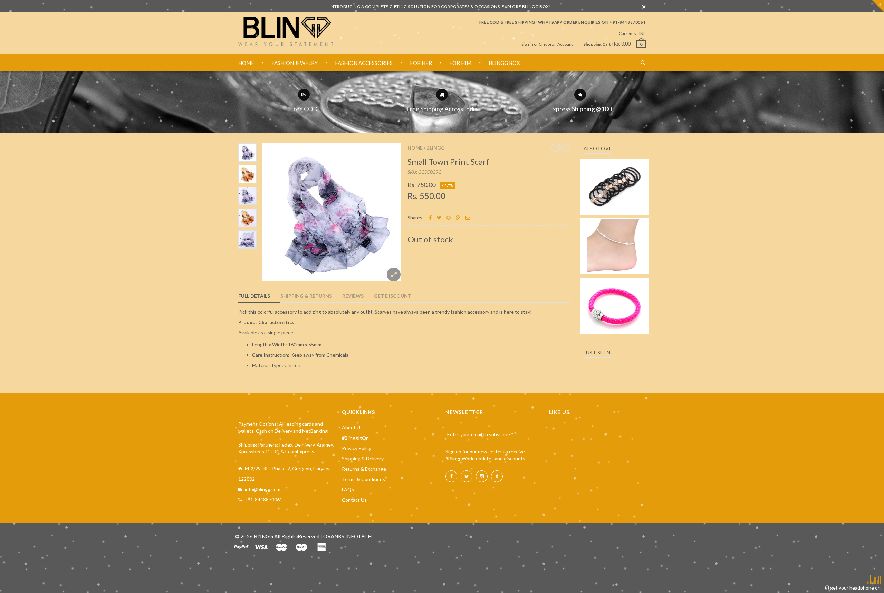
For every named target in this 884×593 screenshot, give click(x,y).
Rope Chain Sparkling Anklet (614, 244)
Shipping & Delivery (363, 458)
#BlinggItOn (355, 438)
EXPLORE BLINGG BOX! (526, 6)
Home (415, 148)
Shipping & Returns (306, 296)
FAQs (348, 489)
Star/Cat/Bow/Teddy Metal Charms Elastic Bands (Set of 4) (614, 177)
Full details (254, 296)
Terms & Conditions (363, 479)
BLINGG (435, 148)
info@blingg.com (262, 489)
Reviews (353, 296)
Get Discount (392, 296)
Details (616, 207)
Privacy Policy (356, 448)
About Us (352, 427)
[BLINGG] (285, 31)
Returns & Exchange (364, 469)
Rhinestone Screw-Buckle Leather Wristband (615, 299)
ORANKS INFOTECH (347, 536)
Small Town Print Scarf (448, 161)
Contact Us (354, 500)
